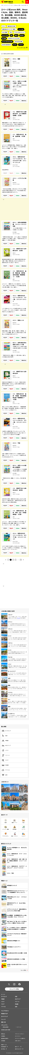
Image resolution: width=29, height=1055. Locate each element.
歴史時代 (22, 35)
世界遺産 (14, 829)
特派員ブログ (4, 1013)
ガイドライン (18, 1036)
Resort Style (5, 35)
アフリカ (7, 770)
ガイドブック (7, 5)
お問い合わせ (18, 1040)
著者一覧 (3, 1022)
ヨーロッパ (8, 730)
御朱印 (16, 35)
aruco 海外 (20, 29)
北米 (6, 735)
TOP (2, 5)
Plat (11, 32)
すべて (3, 26)
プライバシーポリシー (19, 1033)
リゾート (7, 755)
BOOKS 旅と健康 (18, 41)
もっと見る (23, 970)
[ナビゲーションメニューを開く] (27, 2)
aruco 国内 (4, 32)
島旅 (11, 35)
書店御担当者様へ (5, 1038)
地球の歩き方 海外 (11, 26)
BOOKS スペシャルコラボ (13, 38)
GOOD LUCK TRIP (5, 1030)
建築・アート (14, 822)
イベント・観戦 (5, 829)
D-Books (21, 44)
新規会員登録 (5, 1027)
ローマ (18, 618)
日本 (6, 775)
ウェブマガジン (5, 1010)
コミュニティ (4, 1025)
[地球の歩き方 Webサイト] (7, 1)
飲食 (5, 822)
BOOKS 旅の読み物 (6, 44)
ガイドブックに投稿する (20, 1038)
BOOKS (14, 44)
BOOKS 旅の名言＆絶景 (7, 41)
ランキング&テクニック (19, 32)
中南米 (7, 740)
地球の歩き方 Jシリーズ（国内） (9, 29)
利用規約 (3, 1036)
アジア (6, 760)
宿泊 (23, 822)
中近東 (7, 765)
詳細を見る (24, 76)
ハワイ (7, 750)
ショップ (23, 836)
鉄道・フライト (14, 836)
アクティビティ (5, 836)
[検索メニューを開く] (23, 2)
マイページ (19, 1027)
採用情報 (3, 1040)
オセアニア (8, 745)
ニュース (3, 1019)
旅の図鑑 (4, 38)
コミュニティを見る (14, 989)
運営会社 (3, 1033)
